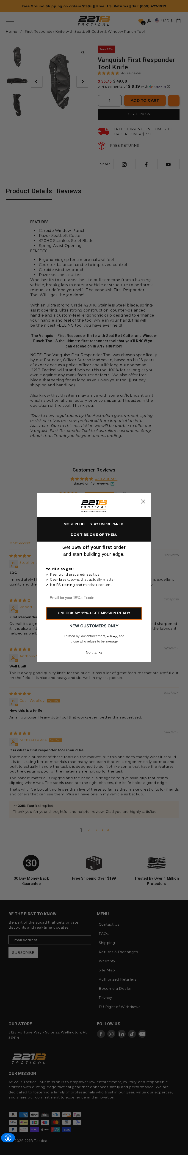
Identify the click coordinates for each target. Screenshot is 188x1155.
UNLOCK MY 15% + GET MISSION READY (94, 613)
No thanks (94, 652)
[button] (94, 506)
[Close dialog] (143, 501)
